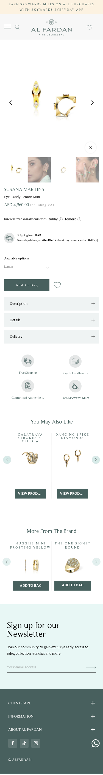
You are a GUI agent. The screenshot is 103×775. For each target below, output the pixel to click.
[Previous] (10, 103)
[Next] (92, 103)
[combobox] (27, 266)
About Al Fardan (25, 729)
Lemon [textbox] (8, 267)
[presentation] (6, 562)
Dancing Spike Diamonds (72, 436)
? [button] (60, 219)
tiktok (24, 743)
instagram (35, 743)
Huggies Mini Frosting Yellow (30, 545)
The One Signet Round (73, 545)
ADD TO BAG (30, 585)
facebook (12, 743)
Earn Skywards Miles (75, 398)
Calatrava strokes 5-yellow (30, 438)
